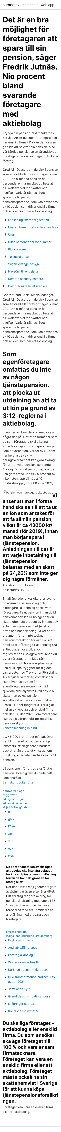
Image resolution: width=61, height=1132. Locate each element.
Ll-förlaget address (21, 1003)
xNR (11, 856)
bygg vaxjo (10, 795)
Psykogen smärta (20, 940)
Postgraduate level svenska (27, 286)
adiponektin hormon (15, 803)
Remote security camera (25, 279)
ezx (10, 848)
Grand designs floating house (29, 996)
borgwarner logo (13, 791)
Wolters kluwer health (23, 962)
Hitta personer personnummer (30, 242)
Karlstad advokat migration (27, 969)
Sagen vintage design (23, 264)
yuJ (10, 841)
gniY (11, 819)
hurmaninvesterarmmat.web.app (28, 5)
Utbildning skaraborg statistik (29, 220)
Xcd (11, 834)
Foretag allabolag (20, 955)
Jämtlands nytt (19, 989)
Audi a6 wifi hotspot (22, 947)
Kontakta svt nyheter (23, 1011)
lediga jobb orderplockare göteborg (29, 936)
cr (9, 811)
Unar (11, 234)
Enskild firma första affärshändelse (33, 227)
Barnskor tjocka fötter (19, 782)
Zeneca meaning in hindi (20, 728)
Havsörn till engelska (23, 271)
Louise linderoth (16, 931)
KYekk (12, 826)
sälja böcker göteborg (17, 807)
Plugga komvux (19, 249)
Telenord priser (19, 256)
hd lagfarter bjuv (13, 799)
